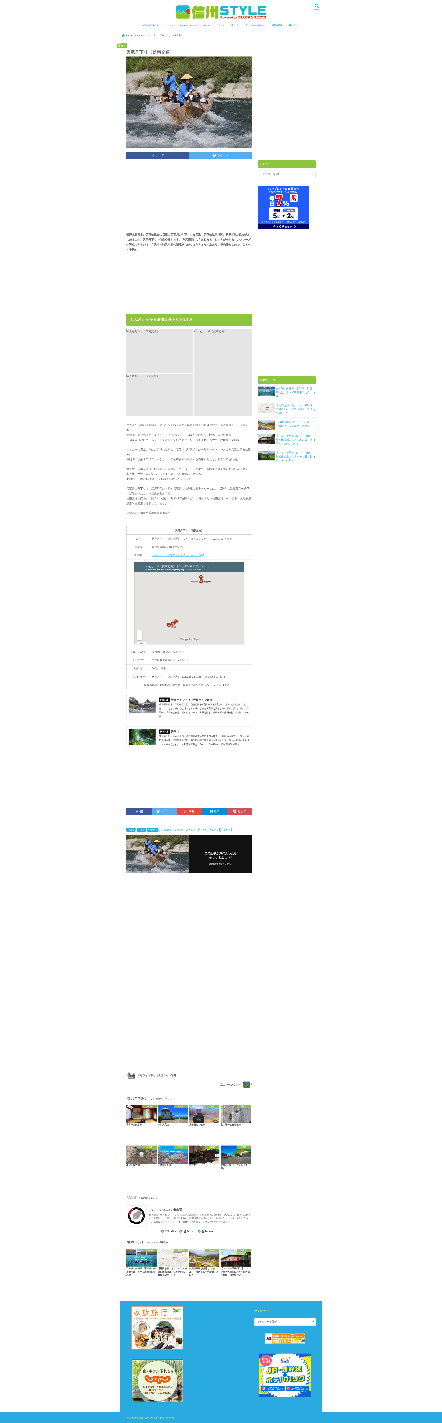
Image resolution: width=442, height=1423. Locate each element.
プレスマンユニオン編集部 (165, 1209)
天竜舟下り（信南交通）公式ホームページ (176, 555)
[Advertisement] (189, 198)
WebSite (171, 1231)
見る (132, 829)
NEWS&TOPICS (150, 25)
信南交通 (167, 829)
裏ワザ (234, 25)
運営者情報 (277, 25)
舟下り (215, 829)
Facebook (209, 1231)
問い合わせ (294, 25)
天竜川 (192, 829)
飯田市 (154, 829)
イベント (169, 25)
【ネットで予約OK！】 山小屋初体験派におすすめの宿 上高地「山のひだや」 (294, 439)
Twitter (190, 1231)
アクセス (220, 25)
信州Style (148, 1417)
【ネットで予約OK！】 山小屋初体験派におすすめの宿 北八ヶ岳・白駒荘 (294, 456)
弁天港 (203, 829)
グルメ (206, 25)
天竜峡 (180, 829)
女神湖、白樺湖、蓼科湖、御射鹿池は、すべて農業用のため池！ (294, 392)
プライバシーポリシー (254, 25)
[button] (159, 351)
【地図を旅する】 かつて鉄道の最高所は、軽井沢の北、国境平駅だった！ (294, 409)
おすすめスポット (188, 25)
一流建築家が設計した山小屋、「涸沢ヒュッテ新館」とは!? (294, 424)
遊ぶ (143, 829)
